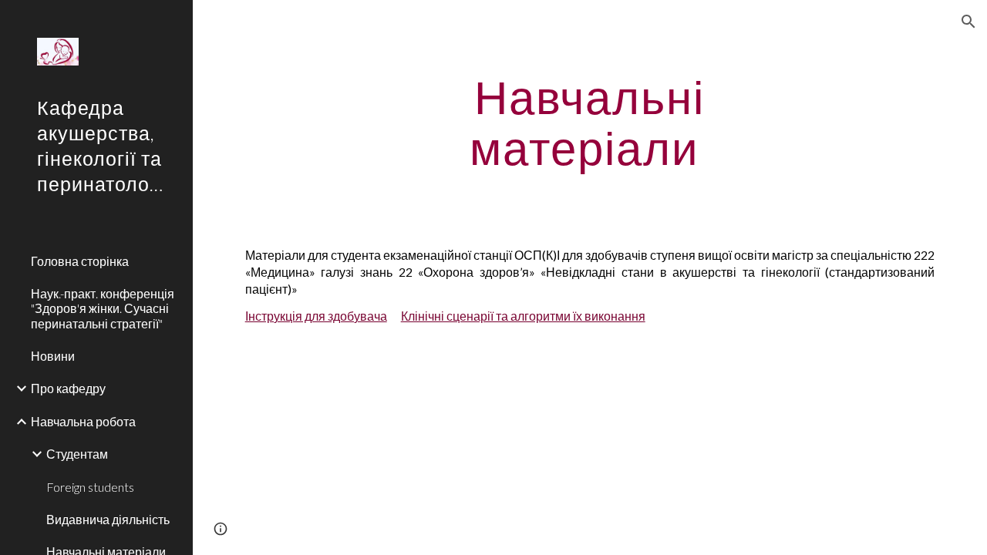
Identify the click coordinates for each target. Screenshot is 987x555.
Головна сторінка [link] (80, 261)
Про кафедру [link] (68, 388)
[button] (968, 21)
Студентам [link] (77, 453)
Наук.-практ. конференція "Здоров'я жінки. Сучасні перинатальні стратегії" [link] (102, 308)
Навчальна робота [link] (83, 421)
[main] (589, 122)
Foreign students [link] (90, 486)
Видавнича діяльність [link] (108, 519)
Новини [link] (53, 355)
